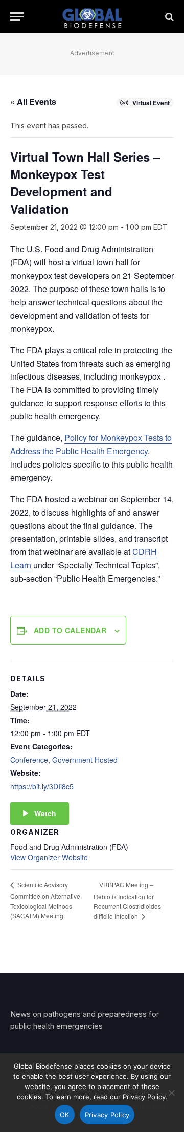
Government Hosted (85, 759)
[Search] (168, 16)
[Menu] (17, 16)
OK (65, 1115)
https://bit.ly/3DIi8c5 (42, 786)
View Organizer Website (49, 857)
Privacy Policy (107, 1115)
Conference (29, 759)
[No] (171, 1092)
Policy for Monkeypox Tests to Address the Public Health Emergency (91, 444)
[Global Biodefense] (92, 16)
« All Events (33, 101)
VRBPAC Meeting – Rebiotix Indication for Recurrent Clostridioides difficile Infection (127, 900)
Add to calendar (70, 630)
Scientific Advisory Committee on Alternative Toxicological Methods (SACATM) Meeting (45, 900)
